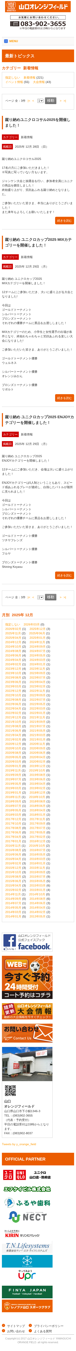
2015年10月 (13, 872)
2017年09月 (38, 823)
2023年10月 (13, 673)
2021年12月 (13, 717)
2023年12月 (13, 668)
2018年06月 (38, 805)
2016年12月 (38, 841)
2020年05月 (13, 757)
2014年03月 (13, 912)
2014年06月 (38, 903)
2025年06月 (37, 633)
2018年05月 (13, 810)
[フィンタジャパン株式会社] (27, 1297)
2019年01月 (13, 792)
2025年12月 (38, 629)
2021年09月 (38, 721)
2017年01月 (13, 841)
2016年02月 (13, 863)
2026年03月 (32, 624)
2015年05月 (38, 881)
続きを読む (64, 220)
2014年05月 (13, 907)
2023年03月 (13, 686)
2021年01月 (38, 739)
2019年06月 (38, 779)
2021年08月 (13, 726)
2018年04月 (38, 810)
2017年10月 (13, 823)
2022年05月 (38, 704)
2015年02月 (13, 890)
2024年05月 (38, 655)
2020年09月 (38, 748)
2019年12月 (38, 766)
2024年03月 (38, 659)
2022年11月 (37, 690)
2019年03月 (13, 788)
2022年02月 (13, 713)
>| (65, 100)
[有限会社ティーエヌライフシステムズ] (27, 1252)
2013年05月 (38, 916)
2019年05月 (13, 783)
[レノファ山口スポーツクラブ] (27, 1311)
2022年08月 (13, 699)
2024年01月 (38, 664)
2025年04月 (13, 637)
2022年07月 (38, 699)
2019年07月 (13, 779)
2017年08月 (13, 828)
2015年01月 (38, 890)
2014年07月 (13, 903)
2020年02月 (38, 761)
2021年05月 (38, 730)
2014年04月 (38, 907)
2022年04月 (13, 708)
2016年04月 (13, 859)
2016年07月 (38, 850)
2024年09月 (38, 646)
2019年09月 (13, 775)
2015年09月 (38, 872)
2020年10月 (13, 748)
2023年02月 (38, 686)
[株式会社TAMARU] (27, 1266)
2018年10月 (37, 797)
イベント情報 (14, 82)
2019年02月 (38, 788)
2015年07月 (38, 876)
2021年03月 (38, 735)
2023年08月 (13, 677)
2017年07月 (38, 828)
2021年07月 (38, 726)
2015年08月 (13, 876)
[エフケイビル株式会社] (27, 1194)
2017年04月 (13, 836)
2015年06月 (13, 881)
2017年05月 (38, 832)
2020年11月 (37, 744)
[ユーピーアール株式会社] (27, 1280)
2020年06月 (38, 752)
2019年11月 (13, 770)
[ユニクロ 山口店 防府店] (27, 1180)
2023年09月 (38, 673)
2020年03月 (13, 761)
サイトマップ (16, 1326)
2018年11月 (13, 797)
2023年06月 (13, 682)
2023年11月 (37, 668)
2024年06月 (13, 655)
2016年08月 (13, 850)
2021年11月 (37, 717)
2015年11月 (37, 867)
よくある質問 (43, 1331)
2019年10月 (37, 770)
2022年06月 (13, 704)
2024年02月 (13, 664)
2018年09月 (13, 801)
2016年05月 (38, 854)
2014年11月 (13, 894)
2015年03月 (38, 885)
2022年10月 (13, 695)
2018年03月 (13, 814)
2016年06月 (13, 854)
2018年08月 (38, 801)
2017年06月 (13, 832)
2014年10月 (37, 894)
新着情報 (29, 77)
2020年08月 (13, 752)
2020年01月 (13, 766)
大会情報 (39, 82)
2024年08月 (13, 651)
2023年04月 (38, 682)
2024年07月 (38, 651)
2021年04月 (13, 735)
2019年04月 (38, 783)
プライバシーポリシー (49, 1326)
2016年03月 (38, 859)
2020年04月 (38, 757)
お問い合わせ (16, 1331)
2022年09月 (38, 695)
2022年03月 (38, 708)
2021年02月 (13, 739)
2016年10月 (37, 845)
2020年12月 (13, 744)
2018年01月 (38, 814)
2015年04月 (13, 885)
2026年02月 (13, 629)
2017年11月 (37, 819)
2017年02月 (38, 836)
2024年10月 (13, 646)
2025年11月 (13, 633)
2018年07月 (13, 805)
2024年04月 (13, 659)
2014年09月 (13, 898)
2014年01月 (13, 916)
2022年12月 (13, 690)
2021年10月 (13, 721)
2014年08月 (38, 898)
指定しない (12, 77)
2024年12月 (13, 642)
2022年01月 (38, 713)
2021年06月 (13, 730)
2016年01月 (38, 863)
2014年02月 (38, 912)
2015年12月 (13, 867)
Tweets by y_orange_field (19, 1144)
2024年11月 (37, 642)
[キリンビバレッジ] (27, 1238)
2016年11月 (13, 845)
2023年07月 (38, 677)
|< (29, 100)
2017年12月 (13, 819)
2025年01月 (38, 637)
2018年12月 (38, 792)
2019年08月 (38, 775)
